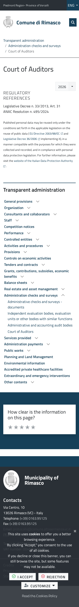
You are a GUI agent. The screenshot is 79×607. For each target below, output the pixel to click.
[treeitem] (39, 201)
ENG (71, 5)
